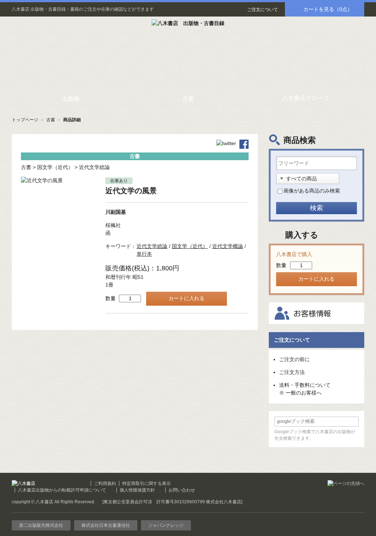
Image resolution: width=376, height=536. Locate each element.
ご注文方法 (292, 372)
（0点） (327, 9)
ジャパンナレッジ (166, 525)
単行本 (144, 254)
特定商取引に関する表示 (146, 483)
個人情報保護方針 (137, 490)
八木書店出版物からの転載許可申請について (62, 490)
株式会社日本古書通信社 (106, 525)
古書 (50, 119)
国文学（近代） (55, 167)
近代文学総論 (94, 167)
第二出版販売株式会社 (41, 525)
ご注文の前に (294, 359)
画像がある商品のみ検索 (311, 191)
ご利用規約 (105, 483)
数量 (110, 298)
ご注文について (262, 9)
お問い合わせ (182, 490)
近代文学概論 (227, 246)
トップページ (25, 119)
